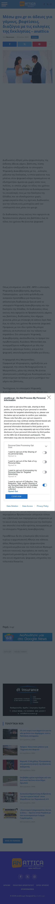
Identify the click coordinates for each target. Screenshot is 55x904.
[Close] (49, 398)
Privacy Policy (42, 506)
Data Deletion (12, 506)
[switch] (45, 452)
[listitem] (27, 446)
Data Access (27, 506)
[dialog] (27, 452)
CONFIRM (16, 496)
